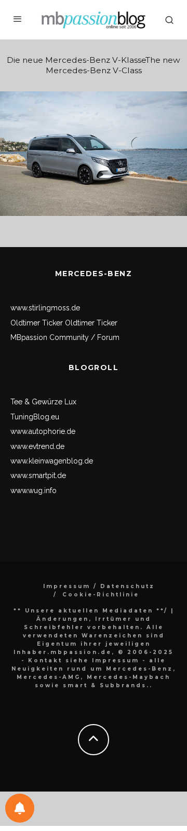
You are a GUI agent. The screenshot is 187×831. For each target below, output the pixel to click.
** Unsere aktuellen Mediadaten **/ (91, 610)
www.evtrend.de (37, 446)
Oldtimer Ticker (36, 323)
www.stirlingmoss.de (45, 308)
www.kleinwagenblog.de (51, 461)
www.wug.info (33, 490)
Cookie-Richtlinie (100, 594)
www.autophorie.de (42, 431)
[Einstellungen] (19, 808)
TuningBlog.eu (34, 417)
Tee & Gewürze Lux (43, 402)
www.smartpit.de (38, 475)
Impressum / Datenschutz (99, 586)
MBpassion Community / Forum (64, 337)
